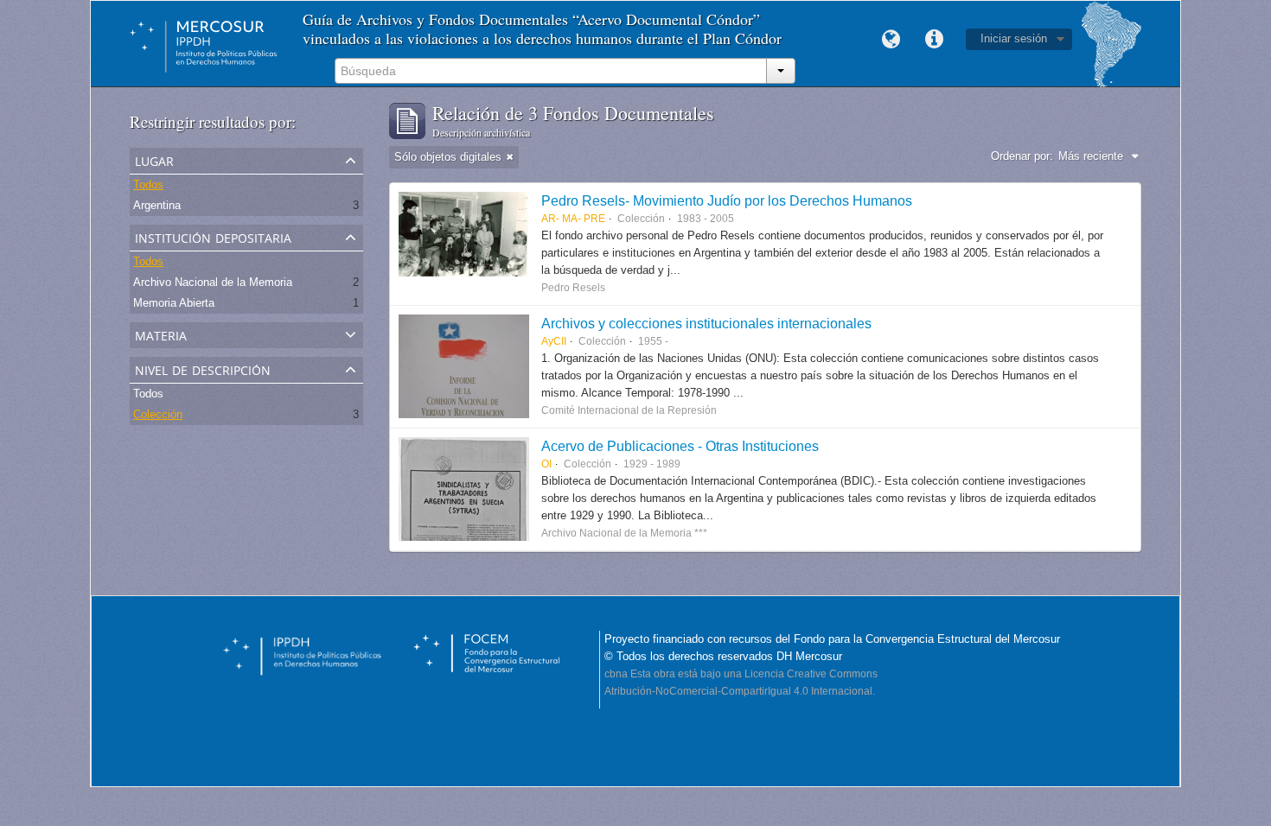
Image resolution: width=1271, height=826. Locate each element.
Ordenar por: (1022, 155)
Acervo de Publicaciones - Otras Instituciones (680, 446)
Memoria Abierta (173, 302)
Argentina (157, 205)
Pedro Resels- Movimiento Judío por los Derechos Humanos (726, 200)
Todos (148, 184)
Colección (157, 414)
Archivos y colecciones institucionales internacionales (706, 323)
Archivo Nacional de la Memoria (212, 282)
